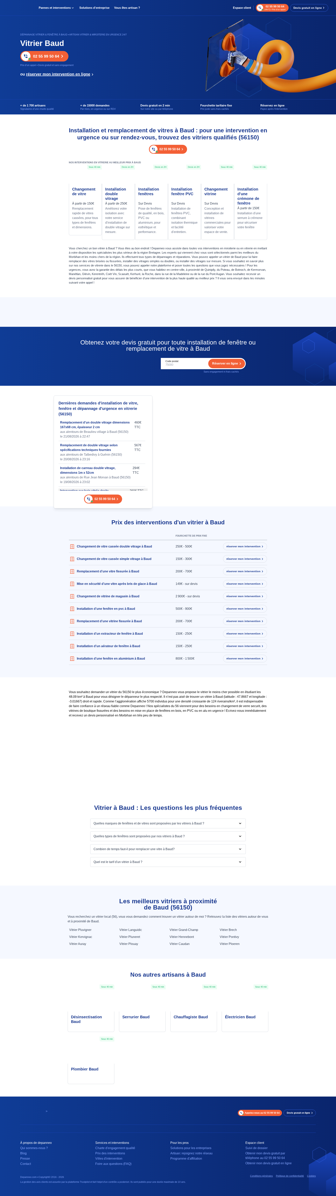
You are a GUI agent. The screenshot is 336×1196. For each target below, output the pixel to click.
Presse (25, 1158)
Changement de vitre (83, 191)
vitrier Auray (77, 944)
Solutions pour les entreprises (190, 1148)
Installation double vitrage (115, 194)
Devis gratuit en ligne (307, 7)
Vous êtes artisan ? (127, 7)
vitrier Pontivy (229, 937)
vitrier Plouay (128, 944)
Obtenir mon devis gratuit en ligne (268, 1163)
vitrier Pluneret (129, 937)
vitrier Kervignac (80, 937)
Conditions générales (261, 1176)
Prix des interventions (110, 1153)
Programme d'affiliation (186, 1158)
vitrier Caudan (180, 944)
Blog (23, 1153)
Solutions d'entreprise (94, 7)
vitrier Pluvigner (80, 929)
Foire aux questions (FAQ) (113, 1163)
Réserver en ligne (225, 363)
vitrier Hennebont (182, 937)
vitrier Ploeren (230, 944)
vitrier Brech (228, 929)
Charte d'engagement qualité (115, 1148)
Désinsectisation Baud (86, 1019)
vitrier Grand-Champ (184, 929)
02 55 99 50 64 (46, 56)
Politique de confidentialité (290, 1176)
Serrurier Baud (136, 1017)
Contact (25, 1163)
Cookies (311, 1176)
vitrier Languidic (130, 929)
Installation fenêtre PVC (182, 191)
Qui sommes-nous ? (34, 1148)
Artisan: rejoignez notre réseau (191, 1153)
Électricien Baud (240, 1017)
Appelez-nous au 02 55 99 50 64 (262, 1113)
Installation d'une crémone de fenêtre (248, 196)
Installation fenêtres (148, 191)
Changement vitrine (216, 191)
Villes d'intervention (108, 1158)
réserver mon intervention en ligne (58, 74)
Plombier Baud (84, 1069)
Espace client (242, 7)
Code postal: (172, 361)
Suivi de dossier (256, 1148)
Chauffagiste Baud (191, 1017)
